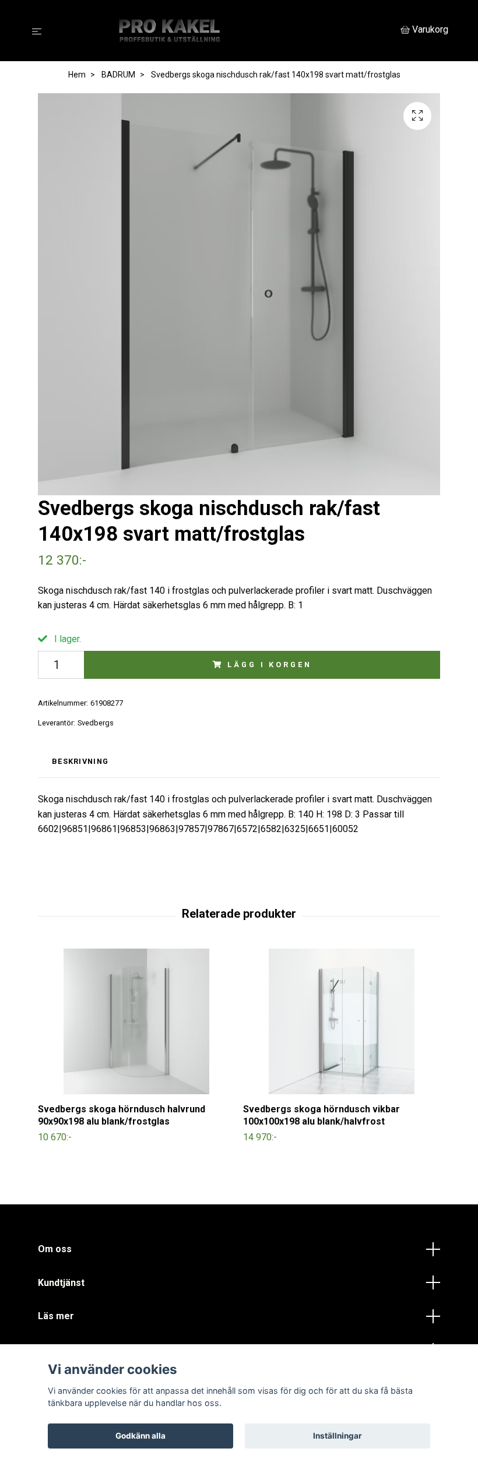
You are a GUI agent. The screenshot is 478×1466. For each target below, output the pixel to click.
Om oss (55, 1248)
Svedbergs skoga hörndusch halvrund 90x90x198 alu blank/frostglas (121, 1115)
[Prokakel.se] (223, 30)
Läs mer (56, 1315)
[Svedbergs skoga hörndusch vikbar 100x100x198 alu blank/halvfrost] (341, 1021)
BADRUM (118, 74)
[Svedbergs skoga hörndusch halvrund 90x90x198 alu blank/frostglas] (136, 1021)
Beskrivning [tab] (80, 761)
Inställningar (337, 1435)
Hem (77, 74)
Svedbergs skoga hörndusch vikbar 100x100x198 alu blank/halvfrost (321, 1115)
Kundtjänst (61, 1282)
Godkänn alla (140, 1435)
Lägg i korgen (269, 664)
